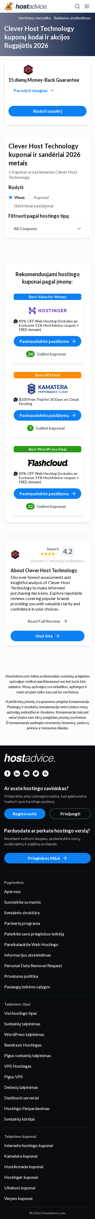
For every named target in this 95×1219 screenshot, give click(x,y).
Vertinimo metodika (34, 18)
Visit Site (44, 635)
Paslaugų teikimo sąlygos (27, 986)
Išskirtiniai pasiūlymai (34, 205)
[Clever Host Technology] (18, 554)
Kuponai (41, 197)
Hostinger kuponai (21, 1177)
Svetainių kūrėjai (19, 1118)
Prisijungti (70, 813)
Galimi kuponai (47, 353)
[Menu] (86, 6)
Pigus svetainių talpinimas (27, 1055)
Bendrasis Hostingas (23, 1044)
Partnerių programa (22, 923)
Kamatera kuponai (20, 1155)
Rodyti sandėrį (47, 110)
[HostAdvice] (26, 6)
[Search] (77, 6)
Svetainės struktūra (22, 912)
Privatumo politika (21, 976)
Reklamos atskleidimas (72, 18)
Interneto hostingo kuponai (28, 1145)
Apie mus (12, 891)
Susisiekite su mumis (22, 901)
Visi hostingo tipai (20, 1013)
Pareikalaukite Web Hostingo (31, 944)
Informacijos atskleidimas (27, 954)
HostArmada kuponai (23, 1166)
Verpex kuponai (18, 1198)
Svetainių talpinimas (22, 1023)
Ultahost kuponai (19, 1187)
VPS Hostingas (17, 1065)
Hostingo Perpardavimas (27, 1108)
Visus (19, 197)
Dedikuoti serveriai (21, 1097)
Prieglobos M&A (44, 858)
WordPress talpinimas (24, 1034)
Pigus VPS (13, 1076)
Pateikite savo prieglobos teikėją (34, 933)
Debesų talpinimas (21, 1087)
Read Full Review (44, 621)
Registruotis (25, 813)
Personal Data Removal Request (33, 965)
